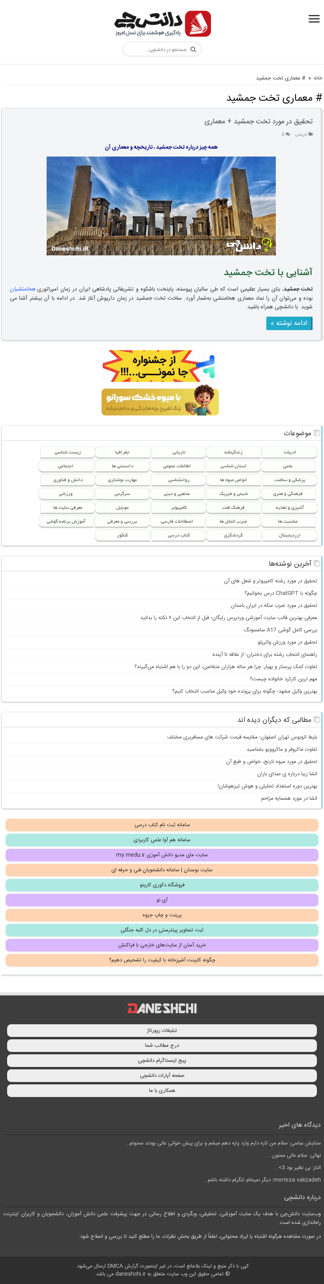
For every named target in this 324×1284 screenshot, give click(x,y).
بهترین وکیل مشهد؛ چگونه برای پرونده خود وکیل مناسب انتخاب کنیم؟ (244, 691)
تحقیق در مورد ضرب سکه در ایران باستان (274, 605)
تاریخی (301, 134)
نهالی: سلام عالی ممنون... (294, 1155)
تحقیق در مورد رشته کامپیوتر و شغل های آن (270, 581)
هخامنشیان (22, 289)
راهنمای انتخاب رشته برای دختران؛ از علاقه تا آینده (265, 654)
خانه (318, 78)
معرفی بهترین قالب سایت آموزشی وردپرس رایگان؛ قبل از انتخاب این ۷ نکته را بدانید (228, 618)
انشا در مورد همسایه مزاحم (289, 798)
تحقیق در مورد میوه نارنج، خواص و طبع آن (271, 761)
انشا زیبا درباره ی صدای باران (287, 774)
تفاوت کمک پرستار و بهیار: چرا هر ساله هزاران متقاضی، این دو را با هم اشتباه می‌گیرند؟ (225, 667)
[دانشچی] (162, 25)
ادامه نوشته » (289, 323)
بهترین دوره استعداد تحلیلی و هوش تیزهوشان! (267, 786)
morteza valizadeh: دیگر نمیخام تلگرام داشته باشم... (262, 1180)
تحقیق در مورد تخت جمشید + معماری (259, 122)
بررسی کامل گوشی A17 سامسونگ (280, 630)
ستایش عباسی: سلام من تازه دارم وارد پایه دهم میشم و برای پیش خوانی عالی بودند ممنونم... (223, 1143)
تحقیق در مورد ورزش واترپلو (287, 642)
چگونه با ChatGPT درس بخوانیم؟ (281, 593)
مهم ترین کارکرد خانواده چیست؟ (283, 679)
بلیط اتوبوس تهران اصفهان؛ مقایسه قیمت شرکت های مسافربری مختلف (242, 737)
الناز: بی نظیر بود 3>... (297, 1167)
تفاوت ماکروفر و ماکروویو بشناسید (282, 749)
